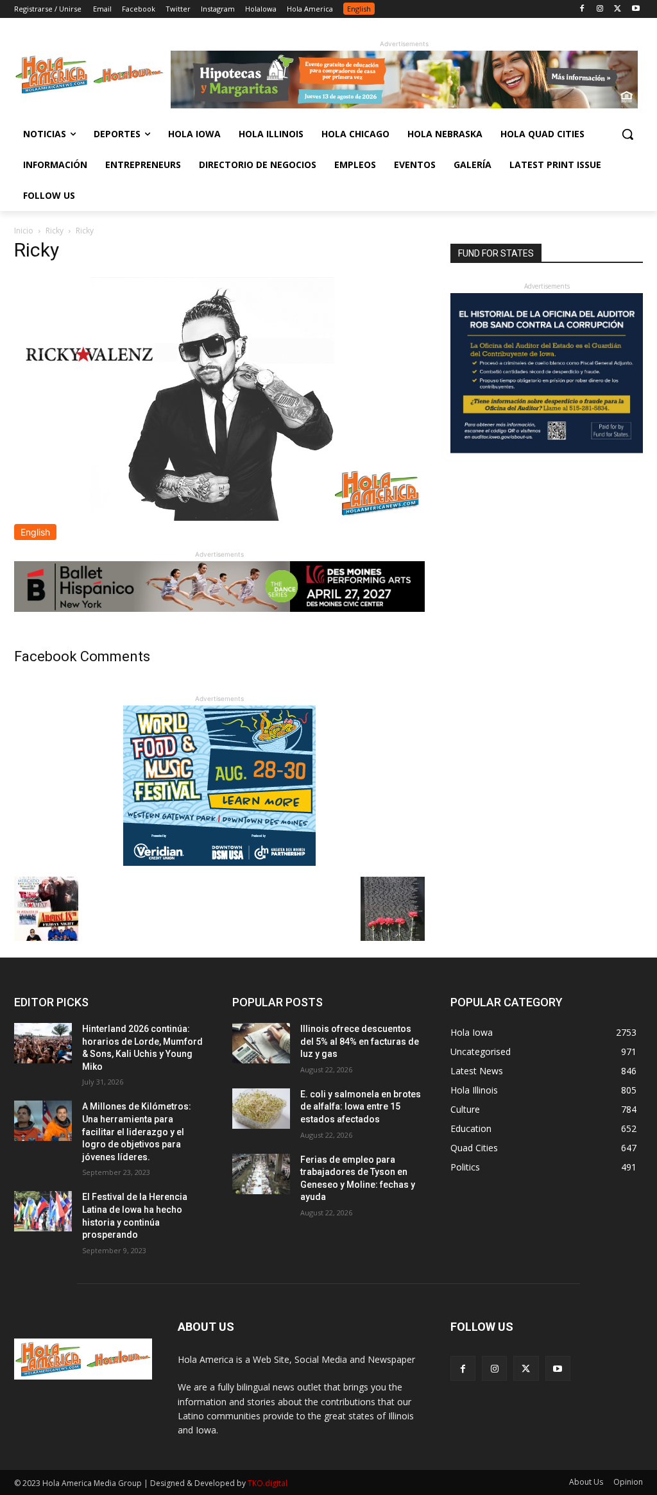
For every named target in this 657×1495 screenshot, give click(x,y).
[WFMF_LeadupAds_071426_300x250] (219, 862)
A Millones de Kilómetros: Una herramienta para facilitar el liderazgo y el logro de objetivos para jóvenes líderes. (136, 1131)
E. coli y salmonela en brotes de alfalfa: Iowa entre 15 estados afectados (360, 1106)
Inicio (23, 230)
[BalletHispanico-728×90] (219, 608)
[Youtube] (635, 9)
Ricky (55, 230)
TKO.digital (267, 1483)
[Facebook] (582, 9)
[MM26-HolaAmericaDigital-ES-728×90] (404, 104)
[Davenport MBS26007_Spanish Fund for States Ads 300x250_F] (546, 450)
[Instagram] (600, 9)
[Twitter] (617, 9)
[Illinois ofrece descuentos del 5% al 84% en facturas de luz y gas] (261, 1043)
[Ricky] (219, 517)
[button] (627, 134)
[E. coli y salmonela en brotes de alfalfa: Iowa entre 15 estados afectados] (261, 1108)
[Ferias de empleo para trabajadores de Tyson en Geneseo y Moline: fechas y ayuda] (261, 1174)
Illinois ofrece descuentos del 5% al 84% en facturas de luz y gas (359, 1041)
